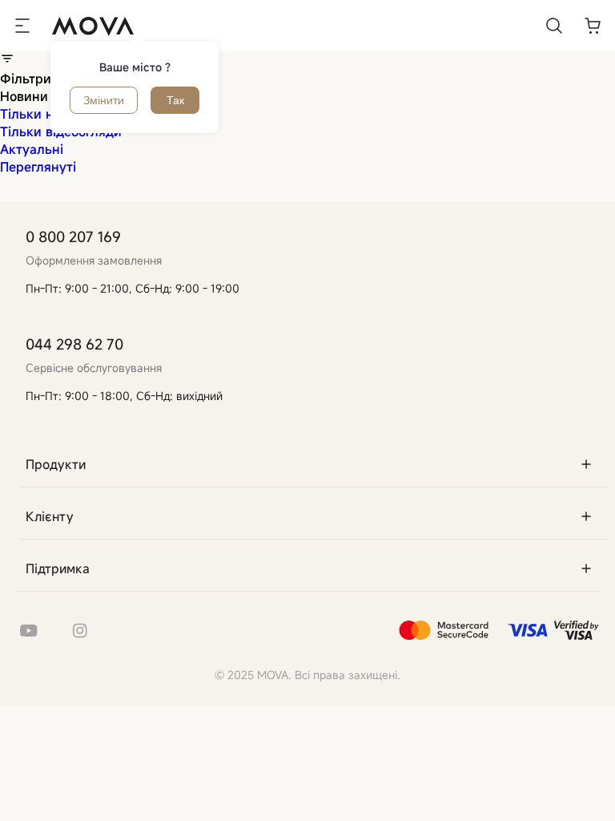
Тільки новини (46, 114)
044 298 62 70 (74, 344)
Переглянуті (38, 167)
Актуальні (31, 149)
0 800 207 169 (73, 236)
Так (175, 100)
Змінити (103, 100)
